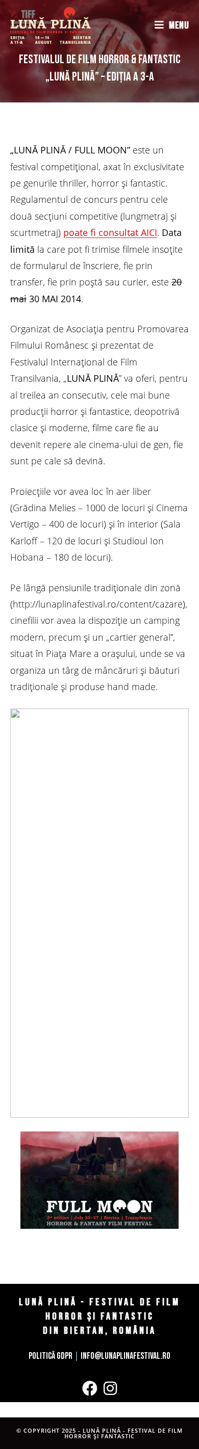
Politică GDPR (50, 1356)
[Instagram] (110, 1388)
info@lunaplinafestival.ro (125, 1356)
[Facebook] (89, 1388)
